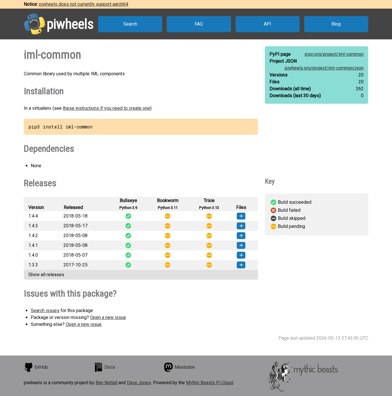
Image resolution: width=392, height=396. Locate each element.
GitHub (41, 367)
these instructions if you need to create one (106, 108)
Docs (109, 367)
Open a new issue (108, 317)
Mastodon (184, 367)
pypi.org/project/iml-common (334, 54)
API (267, 24)
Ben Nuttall (106, 382)
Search (130, 24)
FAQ (199, 24)
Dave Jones (139, 382)
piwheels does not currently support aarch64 (83, 4)
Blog (336, 24)
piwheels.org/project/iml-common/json (324, 68)
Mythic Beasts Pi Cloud (209, 382)
